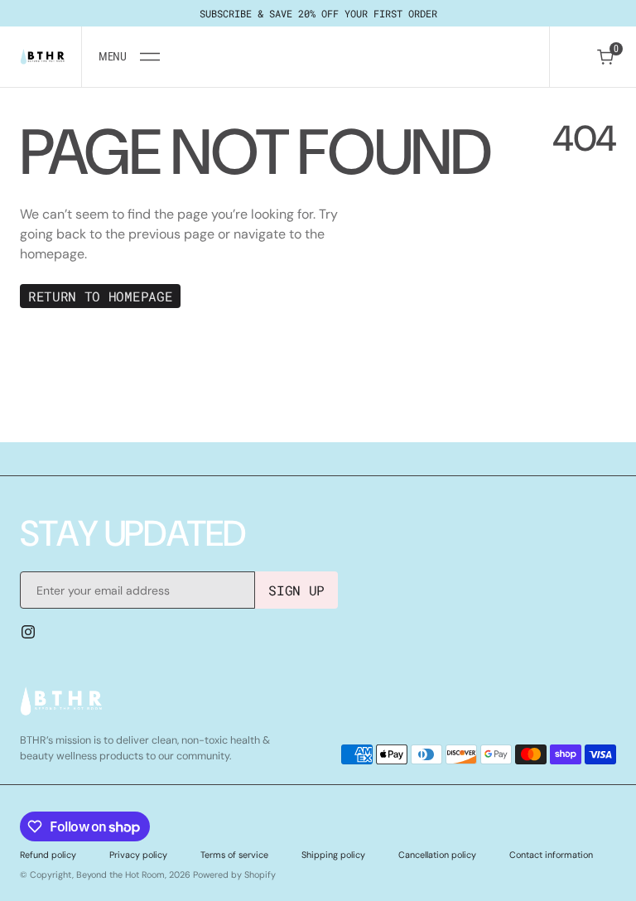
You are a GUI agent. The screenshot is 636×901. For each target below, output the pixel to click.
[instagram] (28, 632)
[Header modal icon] (150, 57)
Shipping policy (333, 854)
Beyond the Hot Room (120, 874)
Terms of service (234, 854)
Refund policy (48, 854)
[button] (128, 56)
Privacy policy (138, 854)
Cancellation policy (437, 854)
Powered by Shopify (234, 874)
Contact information (551, 854)
